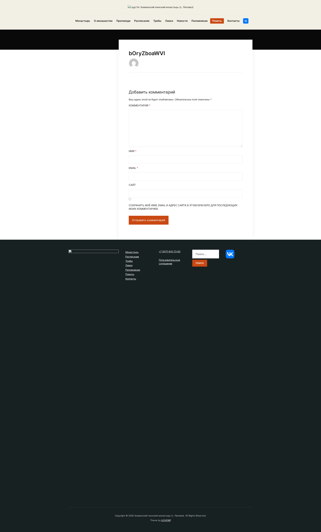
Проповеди (123, 20)
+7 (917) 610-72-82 (169, 251)
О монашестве (103, 20)
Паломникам (199, 20)
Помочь (217, 20)
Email (133, 168)
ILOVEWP (166, 520)
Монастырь (82, 20)
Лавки (169, 20)
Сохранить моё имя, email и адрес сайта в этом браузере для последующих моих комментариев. (183, 207)
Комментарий (139, 105)
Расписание (141, 20)
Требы (157, 20)
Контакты (233, 20)
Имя (132, 151)
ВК (245, 21)
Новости (182, 20)
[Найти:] (205, 254)
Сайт (132, 184)
